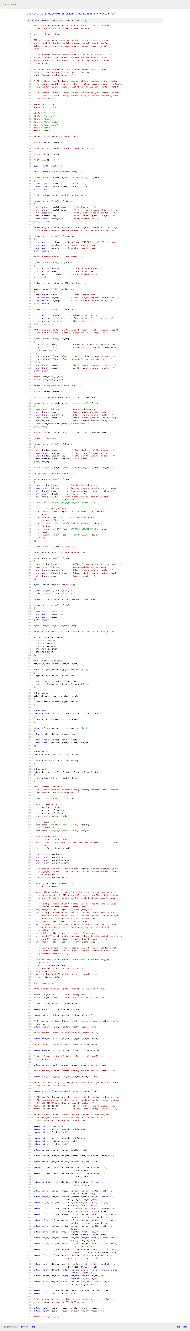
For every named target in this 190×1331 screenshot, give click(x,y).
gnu (29, 13)
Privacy (24, 1326)
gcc (36, 13)
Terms (32, 1326)
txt (178, 1326)
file (84, 20)
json (185, 1326)
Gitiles (16, 1326)
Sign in (184, 4)
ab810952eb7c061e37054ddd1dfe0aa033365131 (68, 13)
